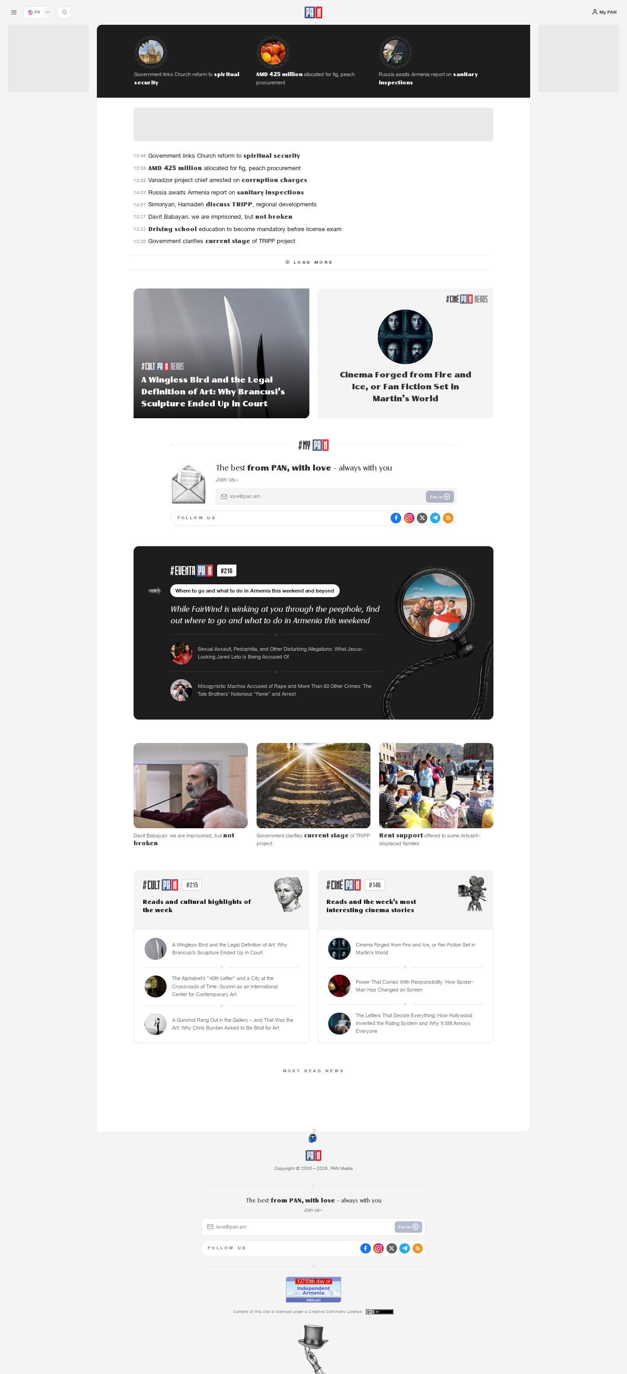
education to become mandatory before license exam (244, 229)
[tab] (393, 213)
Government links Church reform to (224, 155)
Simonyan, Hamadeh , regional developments (232, 204)
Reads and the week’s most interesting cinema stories (371, 906)
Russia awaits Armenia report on (226, 192)
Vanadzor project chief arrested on (227, 180)
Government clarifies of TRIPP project (221, 241)
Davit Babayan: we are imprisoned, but (220, 216)
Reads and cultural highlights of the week (197, 906)
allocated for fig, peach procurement (224, 168)
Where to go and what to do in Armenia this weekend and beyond (254, 590)
